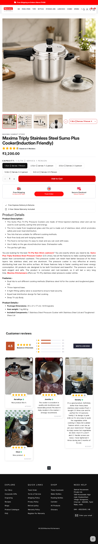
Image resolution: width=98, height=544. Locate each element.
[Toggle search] (84, 9)
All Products (55, 506)
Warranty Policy (34, 509)
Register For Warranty (36, 513)
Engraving (9, 498)
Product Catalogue (12, 509)
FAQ (6, 513)
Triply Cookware (57, 490)
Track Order (49, 194)
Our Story (8, 490)
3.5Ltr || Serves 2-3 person (70, 166)
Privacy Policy (33, 502)
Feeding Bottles (57, 498)
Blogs (7, 506)
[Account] (87, 9)
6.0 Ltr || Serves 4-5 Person (45, 172)
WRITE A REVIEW (83, 346)
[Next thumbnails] (66, 121)
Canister (54, 502)
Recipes (8, 502)
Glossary (54, 509)
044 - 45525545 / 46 (82, 509)
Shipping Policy (34, 498)
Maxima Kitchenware (17, 273)
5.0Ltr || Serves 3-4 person (16, 172)
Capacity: (24, 161)
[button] (49, 65)
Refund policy (33, 506)
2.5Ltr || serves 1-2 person (42, 166)
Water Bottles (56, 494)
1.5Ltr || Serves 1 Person (15, 166)
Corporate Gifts (11, 494)
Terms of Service (34, 494)
